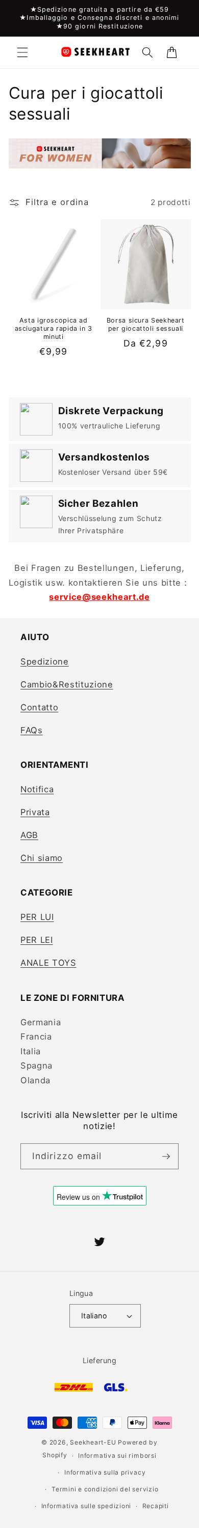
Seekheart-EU (93, 1442)
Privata (35, 812)
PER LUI (37, 917)
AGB (29, 835)
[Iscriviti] (166, 1156)
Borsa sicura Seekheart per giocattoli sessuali (146, 324)
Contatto (39, 707)
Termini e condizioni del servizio (105, 1489)
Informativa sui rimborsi (117, 1455)
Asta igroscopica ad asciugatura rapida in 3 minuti (54, 328)
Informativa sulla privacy (104, 1472)
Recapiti (155, 1506)
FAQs (31, 730)
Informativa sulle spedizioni (86, 1506)
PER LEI (36, 940)
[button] (22, 52)
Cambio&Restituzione (66, 684)
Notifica (37, 789)
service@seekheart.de (99, 597)
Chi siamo (41, 858)
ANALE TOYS (48, 963)
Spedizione (44, 661)
